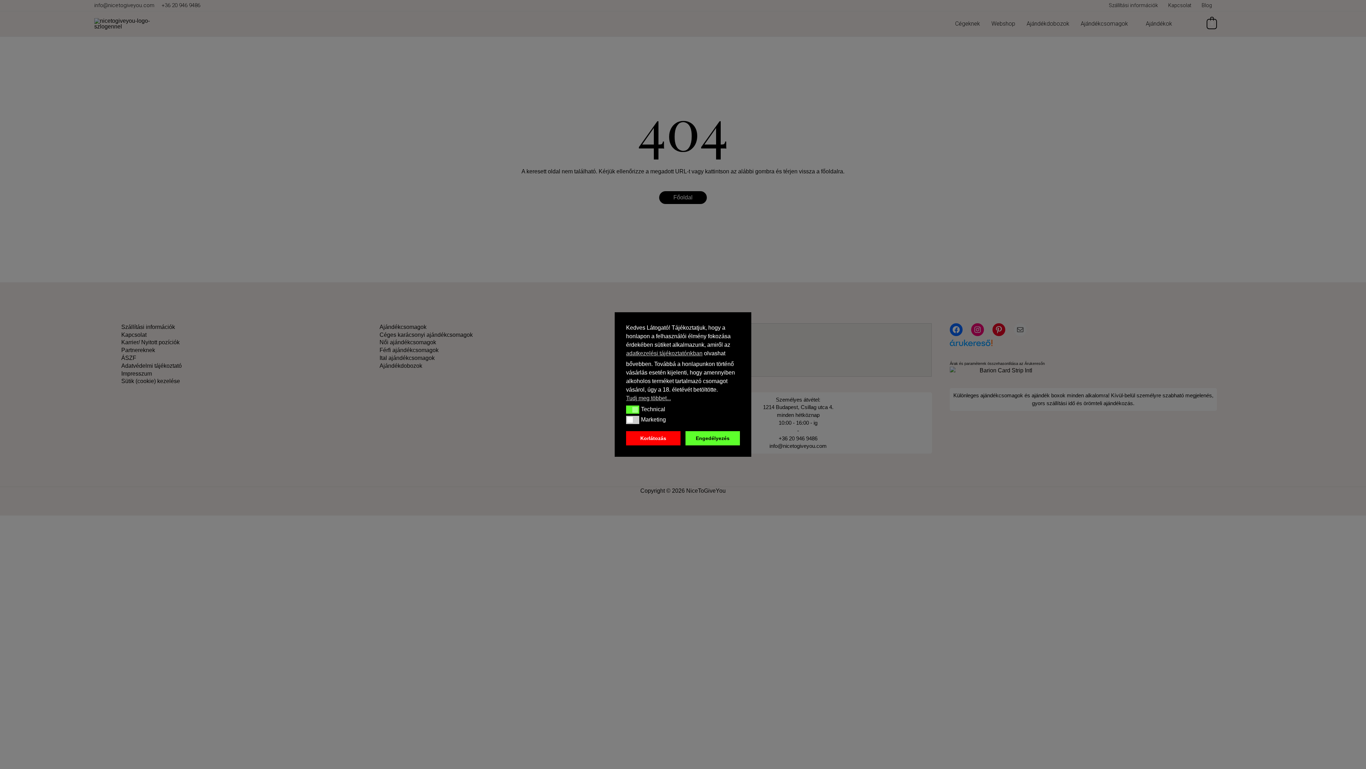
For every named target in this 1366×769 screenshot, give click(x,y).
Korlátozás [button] (653, 438)
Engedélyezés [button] (713, 438)
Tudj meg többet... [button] (648, 398)
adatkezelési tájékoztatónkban (664, 353)
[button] (632, 409)
